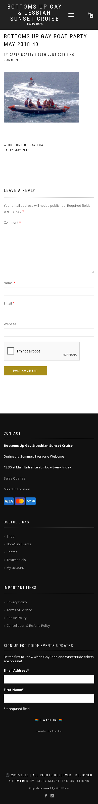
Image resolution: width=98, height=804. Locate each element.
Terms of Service (19, 610)
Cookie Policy (17, 617)
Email (9, 303)
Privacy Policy (17, 602)
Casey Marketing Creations (62, 781)
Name (9, 283)
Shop (11, 536)
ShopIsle (34, 788)
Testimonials (16, 559)
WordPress (62, 788)
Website (10, 324)
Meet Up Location (17, 489)
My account (15, 567)
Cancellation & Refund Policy (28, 625)
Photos (12, 552)
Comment (12, 222)
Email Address (16, 670)
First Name (14, 689)
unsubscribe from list (49, 731)
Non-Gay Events (19, 544)
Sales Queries (14, 478)
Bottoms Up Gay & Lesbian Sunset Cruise (34, 13)
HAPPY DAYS (34, 24)
